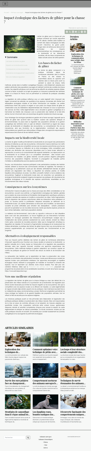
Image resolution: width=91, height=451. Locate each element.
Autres (45, 448)
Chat (45, 445)
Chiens (45, 442)
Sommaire (12, 57)
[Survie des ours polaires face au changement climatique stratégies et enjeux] (18, 370)
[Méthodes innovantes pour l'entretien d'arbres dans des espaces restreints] (77, 115)
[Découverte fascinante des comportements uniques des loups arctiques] (73, 401)
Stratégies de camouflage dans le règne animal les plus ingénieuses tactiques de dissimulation (17, 415)
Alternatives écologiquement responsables (20, 73)
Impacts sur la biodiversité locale (16, 65)
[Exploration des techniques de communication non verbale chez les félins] (77, 47)
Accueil (6, 12)
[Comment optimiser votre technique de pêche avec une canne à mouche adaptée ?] (77, 81)
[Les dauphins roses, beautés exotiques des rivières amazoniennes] (45, 401)
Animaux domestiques (45, 439)
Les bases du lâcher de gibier (15, 61)
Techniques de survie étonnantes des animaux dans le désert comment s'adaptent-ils (72, 384)
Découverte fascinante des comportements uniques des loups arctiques (72, 414)
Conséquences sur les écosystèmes (17, 69)
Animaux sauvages (17, 12)
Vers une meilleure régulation (15, 77)
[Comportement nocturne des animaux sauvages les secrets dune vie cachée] (45, 370)
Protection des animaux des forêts (41, 267)
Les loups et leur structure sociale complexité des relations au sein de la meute (72, 353)
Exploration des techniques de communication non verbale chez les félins (77, 58)
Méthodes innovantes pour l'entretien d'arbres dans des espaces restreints (77, 125)
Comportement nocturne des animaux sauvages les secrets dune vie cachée (45, 383)
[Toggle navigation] (5, 3)
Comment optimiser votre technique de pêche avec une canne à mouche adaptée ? (77, 92)
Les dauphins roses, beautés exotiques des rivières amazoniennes (44, 414)
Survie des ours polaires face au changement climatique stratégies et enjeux (16, 384)
